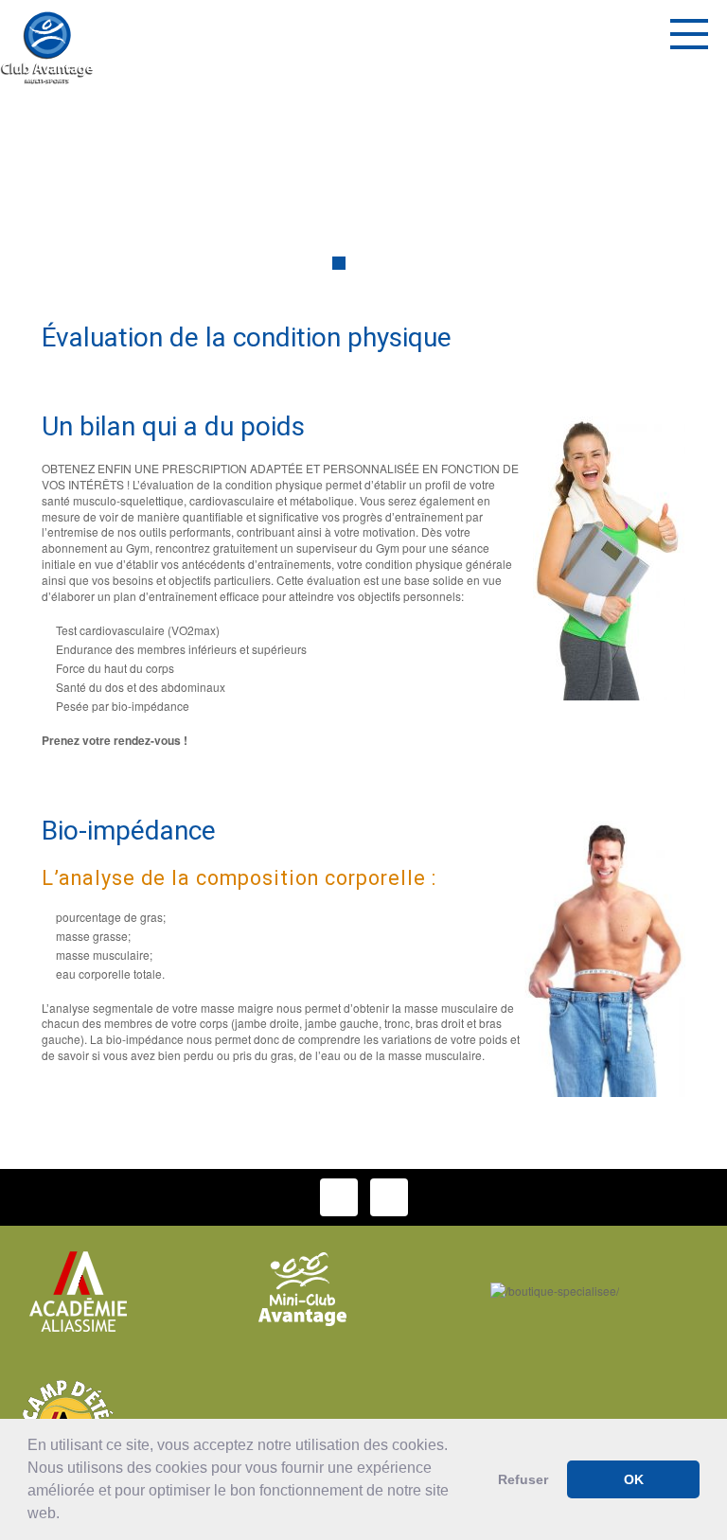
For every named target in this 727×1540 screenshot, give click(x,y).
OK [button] (634, 1479)
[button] (66, 1515)
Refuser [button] (523, 1479)
